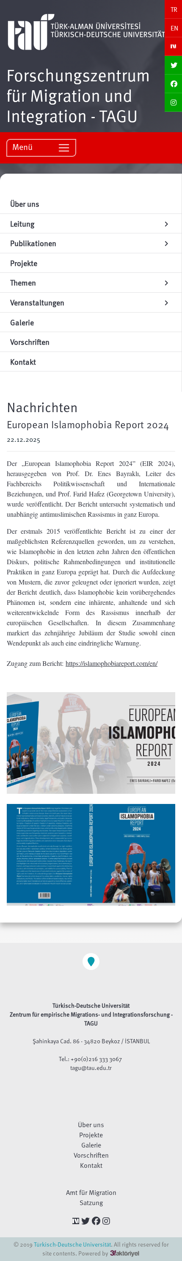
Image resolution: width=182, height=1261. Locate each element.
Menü (23, 146)
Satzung (91, 1202)
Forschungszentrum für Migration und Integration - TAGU (78, 95)
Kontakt (91, 1165)
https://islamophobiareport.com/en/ (111, 663)
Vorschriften (91, 1155)
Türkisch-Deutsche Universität (72, 1244)
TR (174, 9)
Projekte (91, 1135)
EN (174, 28)
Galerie (91, 1145)
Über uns (91, 1125)
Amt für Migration (91, 1192)
